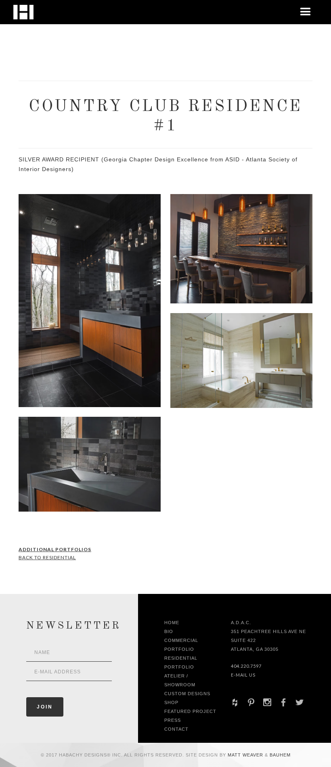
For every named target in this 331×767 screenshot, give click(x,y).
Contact (176, 729)
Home (171, 622)
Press (172, 720)
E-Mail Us (243, 674)
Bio (168, 631)
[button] (305, 12)
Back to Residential (47, 557)
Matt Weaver (246, 754)
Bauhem (279, 754)
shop (171, 702)
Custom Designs (187, 693)
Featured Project (190, 711)
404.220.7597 (246, 666)
